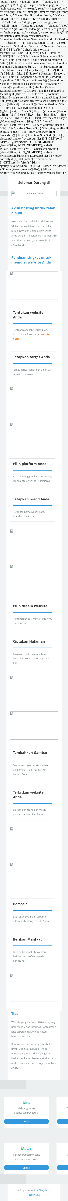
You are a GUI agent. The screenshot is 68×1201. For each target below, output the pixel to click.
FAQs (26, 1121)
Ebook (26, 1167)
